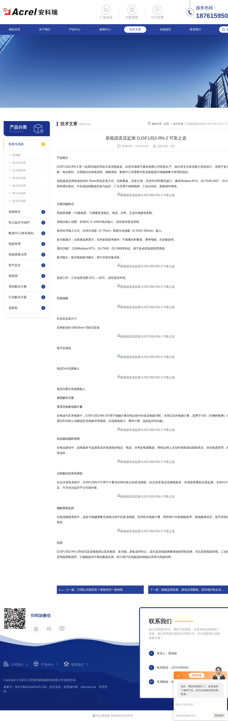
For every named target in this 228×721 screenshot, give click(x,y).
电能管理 (15, 244)
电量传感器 (16, 144)
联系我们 (195, 29)
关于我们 (44, 29)
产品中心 (75, 29)
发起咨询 (219, 715)
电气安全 (15, 265)
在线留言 (165, 29)
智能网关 (15, 212)
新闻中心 (105, 29)
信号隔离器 (19, 170)
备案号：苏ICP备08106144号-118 (25, 686)
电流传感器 (19, 177)
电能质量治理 (18, 254)
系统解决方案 (18, 286)
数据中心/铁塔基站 (21, 233)
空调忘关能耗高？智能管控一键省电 (100, 589)
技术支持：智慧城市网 (63, 686)
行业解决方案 (18, 297)
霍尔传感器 (19, 193)
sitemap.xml (88, 686)
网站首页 (14, 29)
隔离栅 (16, 154)
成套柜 (13, 308)
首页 (166, 123)
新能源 (13, 276)
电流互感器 (19, 200)
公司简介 (17, 664)
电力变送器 (19, 162)
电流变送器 (19, 185)
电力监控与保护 (19, 222)
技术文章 (135, 29)
